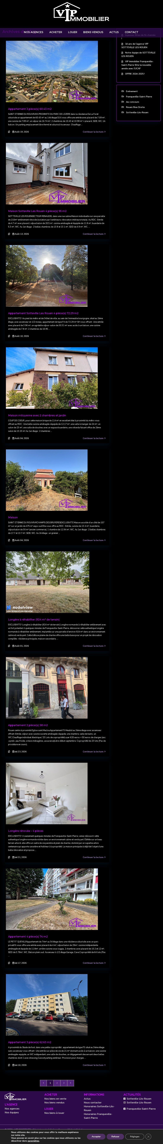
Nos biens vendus (54, 1102)
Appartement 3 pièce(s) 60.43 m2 (30, 108)
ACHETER (55, 32)
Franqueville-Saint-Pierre (139, 96)
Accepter (96, 1136)
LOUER (72, 32)
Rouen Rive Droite (135, 107)
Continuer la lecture (93, 131)
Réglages (134, 1136)
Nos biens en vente (55, 1098)
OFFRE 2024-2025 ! (135, 73)
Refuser (115, 1136)
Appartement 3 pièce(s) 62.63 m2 (29, 1042)
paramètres (33, 1141)
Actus (87, 1098)
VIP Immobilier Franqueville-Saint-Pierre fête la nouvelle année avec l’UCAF (137, 65)
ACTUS (114, 32)
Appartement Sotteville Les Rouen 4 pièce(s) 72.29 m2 (43, 313)
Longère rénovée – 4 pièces (25, 830)
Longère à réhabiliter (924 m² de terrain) (34, 619)
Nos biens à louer (54, 1113)
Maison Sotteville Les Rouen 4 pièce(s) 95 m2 (37, 211)
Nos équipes (12, 1112)
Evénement (132, 91)
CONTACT (131, 32)
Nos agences (12, 1108)
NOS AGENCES (33, 32)
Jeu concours (132, 101)
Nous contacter (93, 1102)
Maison (13, 517)
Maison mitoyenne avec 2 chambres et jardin (37, 415)
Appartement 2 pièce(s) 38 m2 (28, 725)
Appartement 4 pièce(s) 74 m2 (28, 936)
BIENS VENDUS (93, 32)
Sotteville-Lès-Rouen (137, 112)
